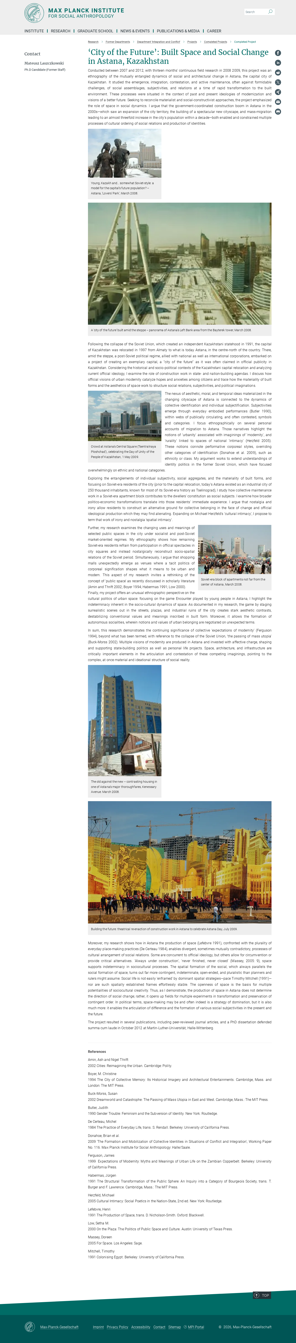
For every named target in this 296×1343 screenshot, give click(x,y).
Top (265, 1295)
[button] (157, 174)
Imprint (98, 1327)
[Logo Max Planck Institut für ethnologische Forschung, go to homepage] (105, 13)
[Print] (278, 111)
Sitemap (174, 1327)
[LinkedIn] (278, 63)
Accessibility (140, 1327)
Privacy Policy (117, 1327)
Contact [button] (32, 53)
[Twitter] (278, 82)
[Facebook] (278, 53)
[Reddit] (278, 72)
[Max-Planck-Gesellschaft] (32, 1327)
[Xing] (278, 92)
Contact (159, 1327)
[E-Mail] (278, 102)
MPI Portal (196, 1327)
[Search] (270, 12)
